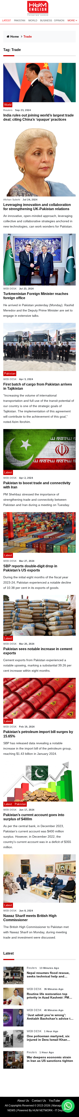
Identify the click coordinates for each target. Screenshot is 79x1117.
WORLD (32, 20)
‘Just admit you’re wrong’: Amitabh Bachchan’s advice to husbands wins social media (49, 1017)
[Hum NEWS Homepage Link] (39, 8)
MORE (71, 20)
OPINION (59, 20)
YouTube (54, 1100)
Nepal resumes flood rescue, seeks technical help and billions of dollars (48, 975)
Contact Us (39, 1100)
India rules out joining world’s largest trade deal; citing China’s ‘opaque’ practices (38, 117)
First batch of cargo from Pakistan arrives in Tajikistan (37, 386)
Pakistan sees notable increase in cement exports (37, 651)
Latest (8, 953)
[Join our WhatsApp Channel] (68, 1106)
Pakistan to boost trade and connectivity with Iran (36, 485)
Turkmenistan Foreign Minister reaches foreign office (35, 296)
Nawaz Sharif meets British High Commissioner (30, 918)
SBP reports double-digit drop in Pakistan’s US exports (30, 568)
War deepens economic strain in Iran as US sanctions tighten (50, 1059)
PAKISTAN (19, 20)
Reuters (8, 110)
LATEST (6, 20)
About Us (23, 1100)
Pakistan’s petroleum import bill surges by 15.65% (38, 734)
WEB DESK (9, 288)
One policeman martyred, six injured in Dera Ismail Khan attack (48, 1038)
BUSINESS (46, 20)
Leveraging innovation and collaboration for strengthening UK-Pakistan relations (37, 207)
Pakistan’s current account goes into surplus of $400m (33, 817)
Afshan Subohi (11, 199)
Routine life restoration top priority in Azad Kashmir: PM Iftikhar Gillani (48, 996)
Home (14, 36)
